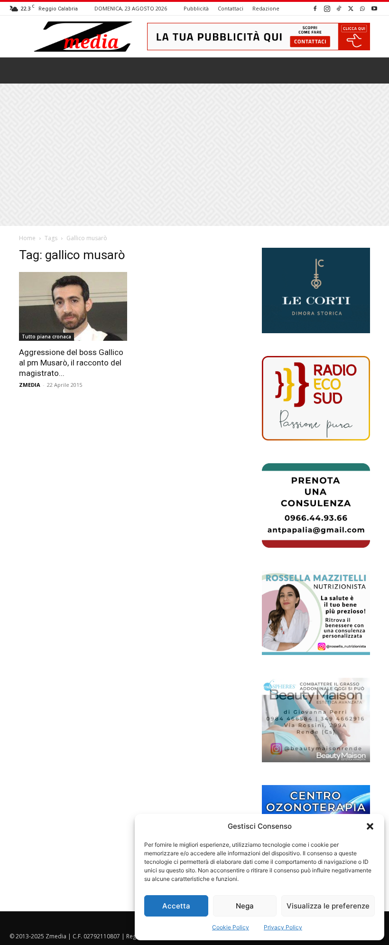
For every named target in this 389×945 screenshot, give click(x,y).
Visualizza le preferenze (328, 905)
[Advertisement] (194, 154)
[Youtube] (374, 8)
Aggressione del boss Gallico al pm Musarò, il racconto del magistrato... (71, 362)
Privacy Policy (283, 927)
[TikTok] (338, 8)
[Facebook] (315, 8)
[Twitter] (350, 8)
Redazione (265, 8)
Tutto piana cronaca (46, 336)
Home (27, 238)
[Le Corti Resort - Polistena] (316, 290)
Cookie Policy (230, 927)
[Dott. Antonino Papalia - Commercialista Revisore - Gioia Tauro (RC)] (316, 505)
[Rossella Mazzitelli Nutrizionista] (316, 613)
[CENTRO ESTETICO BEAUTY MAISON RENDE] (316, 720)
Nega (245, 905)
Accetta (176, 905)
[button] (370, 826)
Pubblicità (196, 8)
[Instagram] (327, 8)
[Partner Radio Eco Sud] (316, 398)
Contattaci (230, 8)
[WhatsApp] (362, 8)
